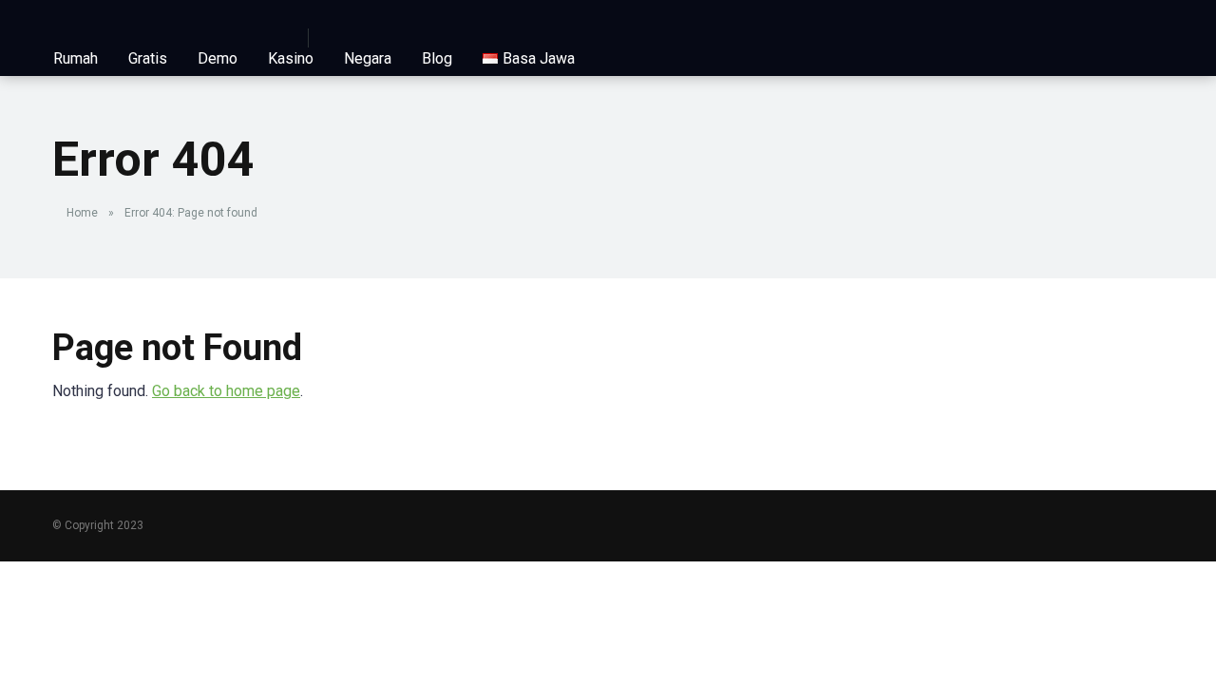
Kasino (291, 58)
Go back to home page (226, 391)
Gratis (147, 58)
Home (82, 212)
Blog (437, 58)
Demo (218, 58)
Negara (367, 58)
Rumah (75, 58)
